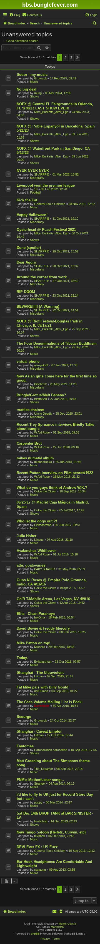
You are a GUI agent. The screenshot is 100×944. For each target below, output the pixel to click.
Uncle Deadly (43, 413)
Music (34, 81)
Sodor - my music (32, 74)
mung (38, 93)
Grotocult (40, 78)
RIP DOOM (26, 292)
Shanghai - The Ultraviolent (40, 672)
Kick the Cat (27, 200)
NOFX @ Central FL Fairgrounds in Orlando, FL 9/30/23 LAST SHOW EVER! (55, 106)
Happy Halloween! (32, 215)
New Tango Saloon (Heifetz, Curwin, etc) (51, 832)
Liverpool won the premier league (46, 185)
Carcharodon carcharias (50, 750)
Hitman (39, 676)
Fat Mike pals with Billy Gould (42, 687)
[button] (77, 57)
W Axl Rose (42, 432)
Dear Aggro (26, 262)
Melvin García (67, 923)
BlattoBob (40, 398)
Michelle (39, 646)
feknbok (39, 836)
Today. (22, 658)
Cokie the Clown (45, 491)
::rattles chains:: (30, 410)
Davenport (41, 705)
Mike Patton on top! (33, 643)
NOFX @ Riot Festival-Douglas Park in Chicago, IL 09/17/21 (49, 323)
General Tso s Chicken (49, 204)
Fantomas (25, 746)
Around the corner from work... (43, 277)
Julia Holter (26, 536)
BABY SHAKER (44, 569)
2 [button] (65, 57)
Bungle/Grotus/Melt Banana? (41, 395)
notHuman (41, 691)
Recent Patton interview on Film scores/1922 (55, 473)
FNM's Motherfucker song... (40, 780)
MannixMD (57, 926)
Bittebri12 (40, 384)
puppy (38, 802)
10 (36, 189)
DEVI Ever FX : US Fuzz (37, 847)
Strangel (39, 783)
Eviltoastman (42, 525)
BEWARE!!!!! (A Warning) (38, 306)
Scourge (24, 717)
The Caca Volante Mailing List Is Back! (49, 702)
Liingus (39, 539)
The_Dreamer (43, 768)
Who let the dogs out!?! (37, 521)
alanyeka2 (41, 365)
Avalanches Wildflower (36, 551)
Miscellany (37, 177)
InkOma (39, 617)
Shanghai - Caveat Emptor (39, 731)
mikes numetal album (35, 458)
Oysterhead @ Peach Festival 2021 (46, 229)
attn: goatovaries (31, 565)
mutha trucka (43, 462)
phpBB (35, 933)
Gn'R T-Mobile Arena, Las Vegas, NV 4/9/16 (53, 599)
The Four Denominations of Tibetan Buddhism (57, 343)
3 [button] (71, 57)
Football (35, 192)
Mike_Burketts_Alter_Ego (51, 112)
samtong (40, 869)
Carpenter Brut (29, 443)
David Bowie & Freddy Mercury (43, 628)
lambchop (40, 821)
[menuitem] (14, 15)
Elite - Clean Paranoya (36, 614)
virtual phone (28, 361)
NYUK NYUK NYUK (33, 171)
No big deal (26, 89)
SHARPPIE (41, 174)
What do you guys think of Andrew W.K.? (52, 487)
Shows (34, 96)
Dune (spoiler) (29, 248)
